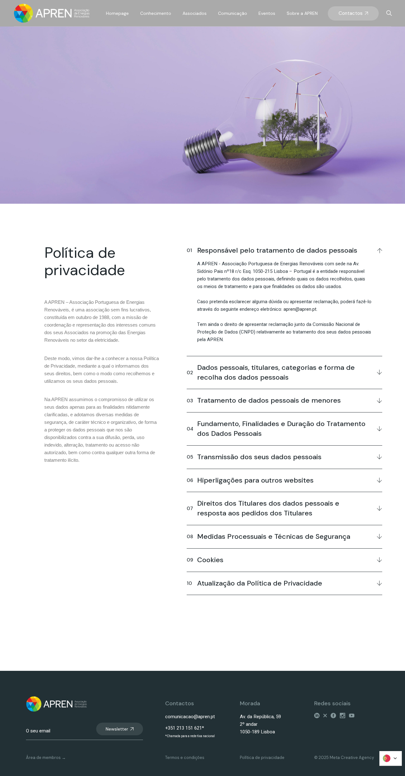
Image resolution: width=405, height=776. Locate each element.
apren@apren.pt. (300, 309)
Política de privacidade (262, 757)
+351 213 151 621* (184, 728)
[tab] (284, 249)
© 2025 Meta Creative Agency (344, 757)
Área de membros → (46, 757)
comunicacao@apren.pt (190, 716)
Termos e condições (184, 757)
